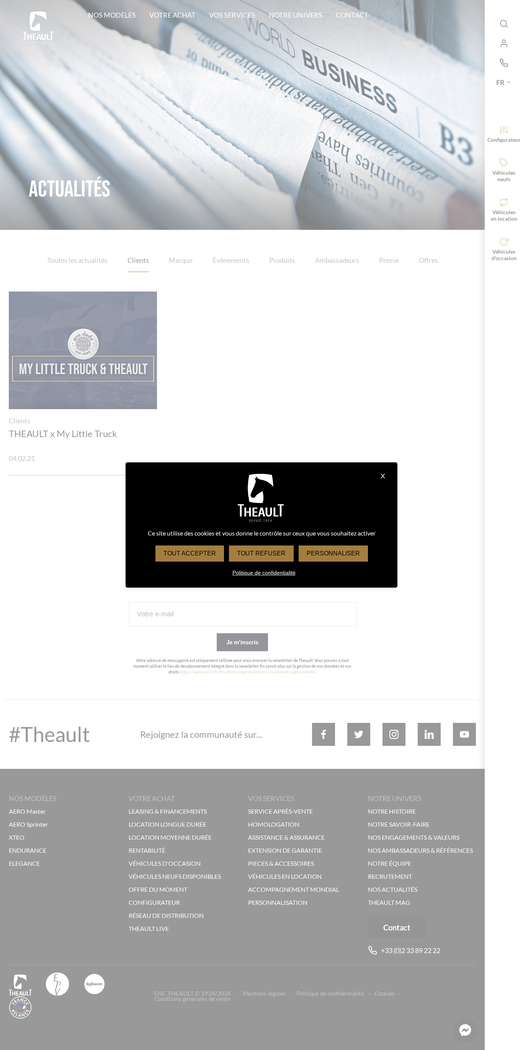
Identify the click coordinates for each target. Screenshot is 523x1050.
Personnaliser (333, 553)
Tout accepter (189, 553)
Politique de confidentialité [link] (264, 573)
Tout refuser (261, 553)
